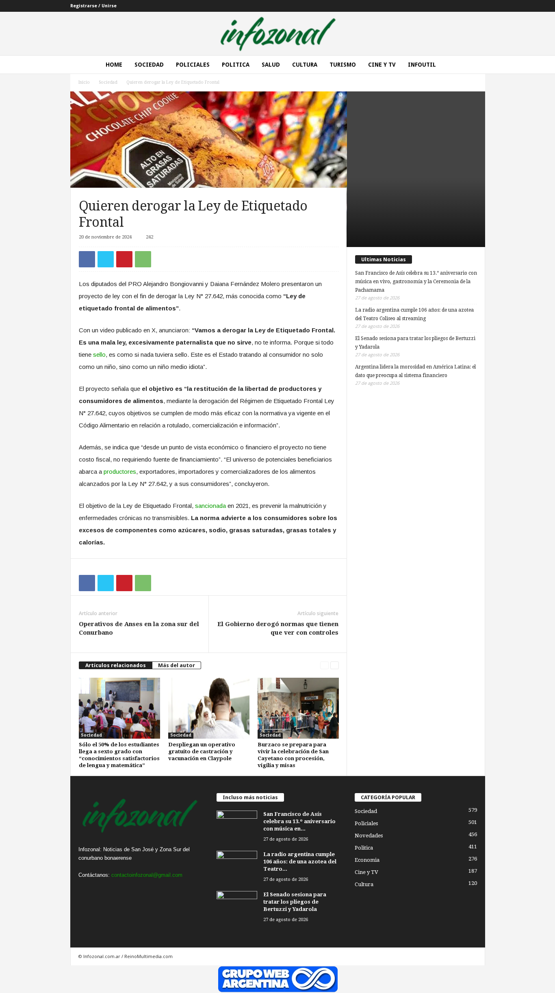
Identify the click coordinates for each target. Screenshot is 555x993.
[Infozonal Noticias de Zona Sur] (277, 33)
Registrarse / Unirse (93, 6)
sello (99, 354)
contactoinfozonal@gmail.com (146, 875)
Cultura (304, 64)
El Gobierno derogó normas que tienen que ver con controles (277, 628)
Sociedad (149, 64)
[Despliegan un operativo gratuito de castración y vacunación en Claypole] (208, 708)
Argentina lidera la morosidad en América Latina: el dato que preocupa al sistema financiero (415, 371)
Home (114, 64)
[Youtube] (135, 891)
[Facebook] (87, 259)
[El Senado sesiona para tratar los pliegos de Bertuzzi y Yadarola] (237, 906)
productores (120, 471)
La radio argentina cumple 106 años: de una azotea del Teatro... (299, 861)
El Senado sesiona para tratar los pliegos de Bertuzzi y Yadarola (415, 343)
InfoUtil (422, 64)
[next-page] (334, 665)
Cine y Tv (382, 64)
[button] (473, 65)
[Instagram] (103, 891)
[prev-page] (324, 665)
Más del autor (176, 665)
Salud (271, 64)
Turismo (343, 64)
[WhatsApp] (143, 259)
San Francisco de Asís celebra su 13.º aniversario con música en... (299, 821)
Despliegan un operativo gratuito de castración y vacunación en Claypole (201, 751)
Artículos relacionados (115, 665)
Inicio (84, 82)
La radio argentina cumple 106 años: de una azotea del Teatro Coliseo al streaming (414, 314)
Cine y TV (366, 872)
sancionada (211, 505)
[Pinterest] (124, 259)
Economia (367, 860)
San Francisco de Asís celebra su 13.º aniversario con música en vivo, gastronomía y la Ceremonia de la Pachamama (416, 281)
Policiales (193, 64)
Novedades (369, 836)
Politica (235, 64)
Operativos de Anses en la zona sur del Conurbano (139, 628)
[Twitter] (106, 259)
